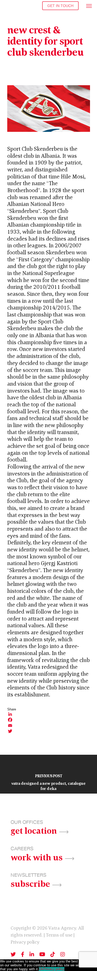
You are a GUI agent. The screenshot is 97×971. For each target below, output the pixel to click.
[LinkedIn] (48, 714)
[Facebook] (48, 720)
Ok (41, 969)
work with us (37, 857)
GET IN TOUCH (60, 6)
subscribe (30, 883)
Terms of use (59, 935)
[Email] (48, 725)
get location (34, 830)
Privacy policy (25, 942)
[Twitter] (48, 731)
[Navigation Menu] (89, 5)
